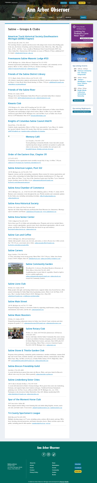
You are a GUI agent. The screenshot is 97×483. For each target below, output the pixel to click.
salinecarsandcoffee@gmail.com (44, 243)
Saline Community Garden (39, 264)
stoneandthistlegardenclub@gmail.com (22, 361)
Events (32, 17)
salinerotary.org (51, 345)
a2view (32, 465)
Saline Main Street (17, 301)
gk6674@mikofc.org (14, 131)
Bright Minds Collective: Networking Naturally (82, 93)
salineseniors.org (31, 229)
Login (89, 3)
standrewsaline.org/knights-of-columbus (33, 131)
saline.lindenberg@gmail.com (17, 394)
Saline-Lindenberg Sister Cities (24, 379)
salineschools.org (55, 276)
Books (54, 474)
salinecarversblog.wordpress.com (50, 258)
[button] (44, 454)
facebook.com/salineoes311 (32, 162)
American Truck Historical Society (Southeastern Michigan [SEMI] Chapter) (33, 37)
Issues (32, 467)
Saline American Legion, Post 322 (25, 168)
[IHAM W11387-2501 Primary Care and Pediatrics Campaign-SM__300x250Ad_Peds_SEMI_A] (82, 32)
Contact (32, 470)
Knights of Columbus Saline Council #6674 (30, 121)
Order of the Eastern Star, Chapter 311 (27, 154)
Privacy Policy (34, 472)
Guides (51, 17)
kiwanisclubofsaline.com (38, 115)
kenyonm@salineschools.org (16, 229)
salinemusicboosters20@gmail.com (34, 323)
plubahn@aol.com (34, 258)
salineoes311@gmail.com (16, 162)
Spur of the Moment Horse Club (24, 399)
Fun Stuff (59, 17)
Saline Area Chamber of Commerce (26, 187)
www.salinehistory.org (49, 211)
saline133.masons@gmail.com (17, 69)
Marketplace (22, 17)
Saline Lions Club (17, 283)
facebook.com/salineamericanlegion (19, 182)
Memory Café (33, 136)
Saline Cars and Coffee (19, 234)
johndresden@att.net (21, 53)
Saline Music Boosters (19, 315)
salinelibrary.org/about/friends (17, 84)
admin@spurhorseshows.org (41, 408)
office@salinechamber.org (48, 196)
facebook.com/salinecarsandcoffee (18, 245)
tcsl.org (48, 423)
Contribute (73, 3)
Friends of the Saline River (21, 89)
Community (41, 17)
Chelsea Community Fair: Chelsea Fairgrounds (84, 72)
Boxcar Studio (64, 481)
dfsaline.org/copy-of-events (45, 149)
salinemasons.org (32, 69)
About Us (32, 463)
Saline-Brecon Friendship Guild (24, 366)
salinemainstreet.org (38, 309)
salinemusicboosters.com (53, 323)
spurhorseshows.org (56, 408)
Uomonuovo (15, 2)
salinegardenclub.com (41, 361)
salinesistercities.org (33, 394)
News (13, 17)
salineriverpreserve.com (43, 98)
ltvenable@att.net (31, 149)
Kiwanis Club (14, 103)
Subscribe (82, 3)
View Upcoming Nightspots (82, 111)
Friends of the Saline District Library (26, 74)
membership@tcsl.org (38, 423)
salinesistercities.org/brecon (44, 374)
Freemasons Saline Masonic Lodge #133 (28, 58)
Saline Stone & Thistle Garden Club (26, 350)
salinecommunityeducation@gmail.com (38, 276)
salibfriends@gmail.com (56, 82)
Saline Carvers (15, 250)
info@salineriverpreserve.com (26, 98)
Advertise (64, 3)
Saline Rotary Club (35, 328)
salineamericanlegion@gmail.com (43, 180)
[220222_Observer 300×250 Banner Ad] (82, 52)
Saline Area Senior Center (21, 217)
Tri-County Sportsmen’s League (24, 413)
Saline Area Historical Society (23, 203)
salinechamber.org (13, 198)
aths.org (30, 53)
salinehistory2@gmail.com (34, 211)
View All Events (78, 100)
